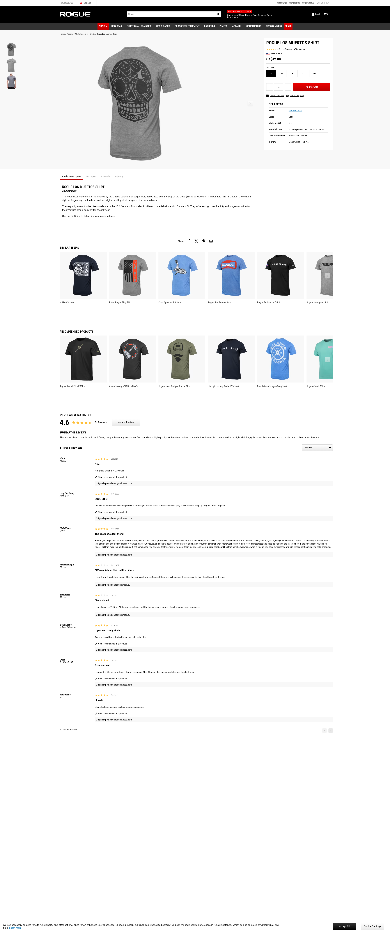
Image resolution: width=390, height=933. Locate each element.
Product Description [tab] (71, 176)
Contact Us (294, 3)
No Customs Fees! (238, 12)
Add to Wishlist (277, 95)
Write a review (299, 49)
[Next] (330, 730)
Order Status (308, 3)
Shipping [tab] (119, 176)
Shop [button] (102, 26)
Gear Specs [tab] (91, 176)
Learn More (15, 927)
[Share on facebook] (189, 241)
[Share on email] (211, 241)
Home (62, 34)
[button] (218, 14)
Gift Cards (282, 3)
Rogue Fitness (295, 110)
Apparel (70, 34)
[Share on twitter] (196, 241)
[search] (174, 14)
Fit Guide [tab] (105, 176)
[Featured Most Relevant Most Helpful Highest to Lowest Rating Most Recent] (317, 447)
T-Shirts (92, 34)
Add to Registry (297, 95)
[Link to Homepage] (75, 14)
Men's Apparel (81, 34)
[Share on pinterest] (204, 241)
